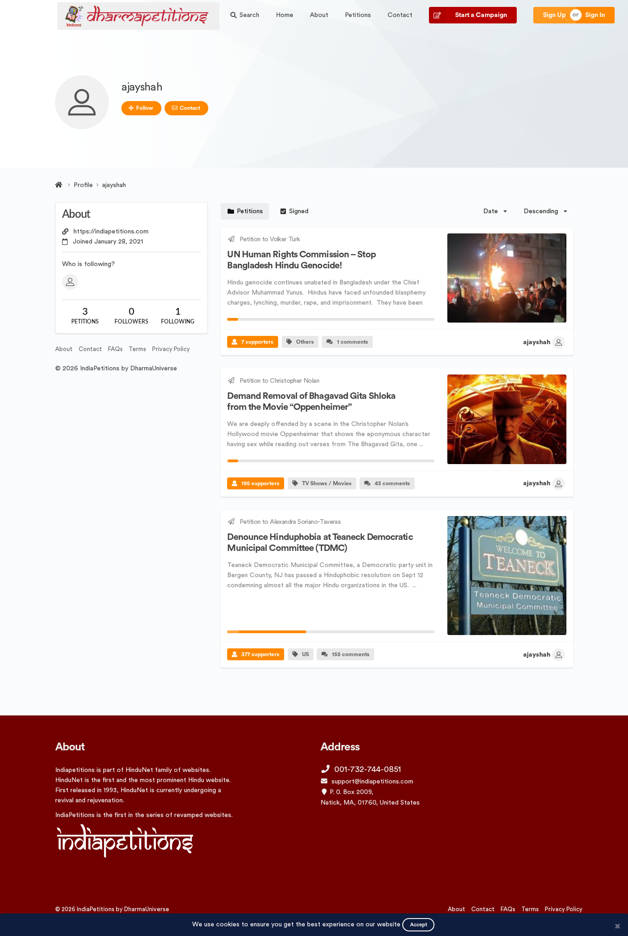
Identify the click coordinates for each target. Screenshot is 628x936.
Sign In (595, 15)
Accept (418, 924)
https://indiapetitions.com (111, 231)
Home (284, 15)
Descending (541, 211)
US (305, 654)
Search (249, 15)
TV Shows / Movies (327, 483)
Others (305, 342)
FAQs (115, 349)
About (319, 15)
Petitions (358, 15)
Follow (144, 108)
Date (490, 211)
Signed (298, 211)
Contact (400, 15)
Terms (137, 349)
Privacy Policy (171, 349)
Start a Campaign (481, 15)
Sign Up (554, 15)
